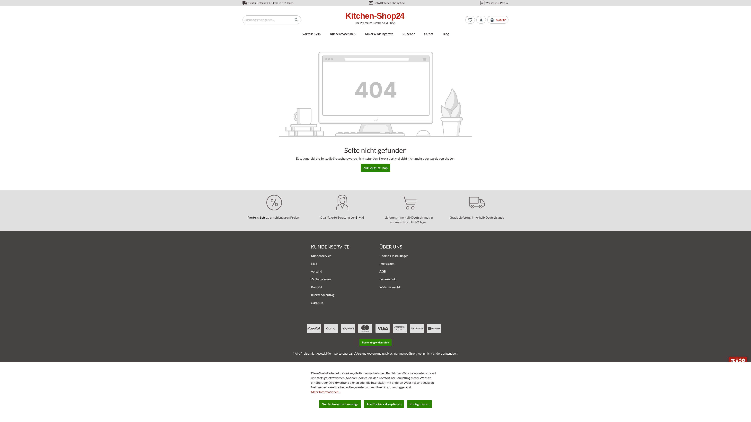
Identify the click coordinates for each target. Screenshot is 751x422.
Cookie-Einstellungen (394, 255)
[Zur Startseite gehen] (375, 17)
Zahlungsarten (321, 279)
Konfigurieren (419, 404)
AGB (382, 271)
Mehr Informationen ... (326, 392)
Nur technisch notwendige (340, 404)
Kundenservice (321, 255)
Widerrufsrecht (389, 287)
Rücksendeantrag (322, 295)
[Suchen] (296, 19)
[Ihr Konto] (481, 20)
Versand (316, 271)
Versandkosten (365, 353)
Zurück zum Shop (375, 168)
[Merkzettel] (470, 20)
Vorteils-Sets (257, 217)
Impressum (386, 263)
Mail (314, 263)
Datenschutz (388, 279)
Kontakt (316, 287)
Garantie (317, 302)
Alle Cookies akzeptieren (384, 404)
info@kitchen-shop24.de (390, 2)
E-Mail (360, 217)
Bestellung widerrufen (375, 342)
